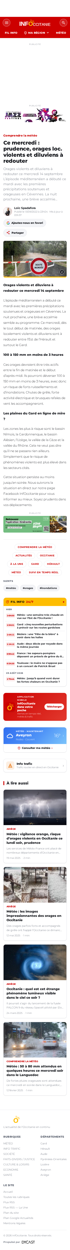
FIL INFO (11, 32)
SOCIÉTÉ (9, 1154)
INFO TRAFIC (11, 1148)
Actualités (23, 555)
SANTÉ (7, 1175)
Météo (16, 572)
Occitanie (47, 555)
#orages (28, 588)
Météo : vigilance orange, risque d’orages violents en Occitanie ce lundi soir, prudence (35, 838)
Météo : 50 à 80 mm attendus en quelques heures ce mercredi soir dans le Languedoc (35, 1070)
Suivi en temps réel (43, 572)
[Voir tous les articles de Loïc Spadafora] (7, 211)
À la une (16, 564)
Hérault (53, 564)
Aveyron (46, 1169)
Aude (44, 1154)
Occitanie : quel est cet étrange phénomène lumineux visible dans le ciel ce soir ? (33, 993)
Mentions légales (14, 1223)
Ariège (45, 1175)
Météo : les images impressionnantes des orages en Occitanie (34, 916)
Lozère (45, 1164)
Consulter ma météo (37, 747)
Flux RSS (9, 1202)
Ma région (37, 33)
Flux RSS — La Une (15, 1207)
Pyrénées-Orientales (54, 1159)
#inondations (48, 588)
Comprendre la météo (20, 135)
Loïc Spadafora (25, 208)
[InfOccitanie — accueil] (34, 22)
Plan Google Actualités (18, 1218)
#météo (11, 588)
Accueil (8, 1191)
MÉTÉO (61, 32)
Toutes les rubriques (16, 1197)
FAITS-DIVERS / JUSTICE (19, 1159)
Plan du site (11, 1212)
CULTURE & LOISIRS (16, 1164)
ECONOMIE (10, 1169)
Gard (35, 564)
